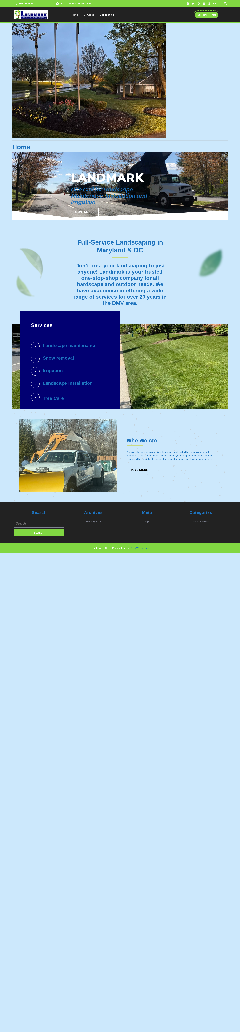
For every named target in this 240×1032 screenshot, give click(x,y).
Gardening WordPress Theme (110, 548)
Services (88, 14)
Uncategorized (201, 521)
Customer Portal (207, 15)
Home (74, 14)
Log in (147, 521)
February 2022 (93, 521)
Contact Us (107, 14)
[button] (139, 470)
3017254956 (26, 3)
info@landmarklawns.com (76, 3)
